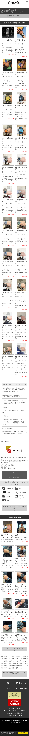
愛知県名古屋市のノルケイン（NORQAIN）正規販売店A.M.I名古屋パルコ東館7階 (13, 432)
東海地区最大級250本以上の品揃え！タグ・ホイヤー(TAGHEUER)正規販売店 (13, 395)
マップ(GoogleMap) (14, 477)
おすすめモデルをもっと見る (14, 648)
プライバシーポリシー (11, 710)
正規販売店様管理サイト (14, 715)
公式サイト (14, 472)
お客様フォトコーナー (8, 416)
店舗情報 (4, 407)
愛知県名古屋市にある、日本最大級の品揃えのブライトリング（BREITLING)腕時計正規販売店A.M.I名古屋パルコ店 (13, 389)
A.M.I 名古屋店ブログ (7, 428)
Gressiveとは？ (14, 708)
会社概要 (22, 710)
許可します (23, 732)
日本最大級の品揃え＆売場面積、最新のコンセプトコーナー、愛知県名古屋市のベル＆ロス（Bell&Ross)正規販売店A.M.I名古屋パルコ (13, 422)
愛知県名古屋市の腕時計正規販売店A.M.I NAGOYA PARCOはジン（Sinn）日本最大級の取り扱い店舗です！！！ (13, 402)
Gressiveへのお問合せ (14, 713)
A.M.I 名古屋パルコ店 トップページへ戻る (14, 507)
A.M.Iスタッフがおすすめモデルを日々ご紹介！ (13, 411)
